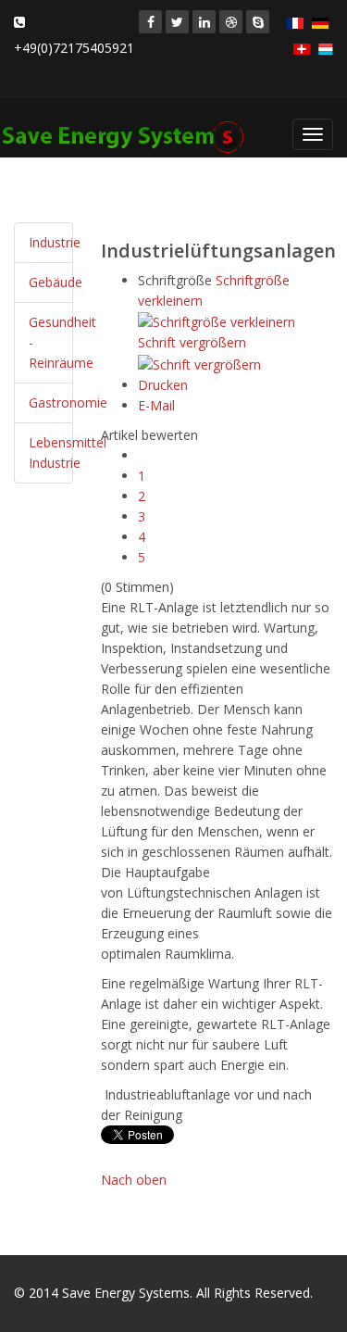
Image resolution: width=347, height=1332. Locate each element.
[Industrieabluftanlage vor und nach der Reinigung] (103, 1094)
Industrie (55, 242)
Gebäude (55, 282)
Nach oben (134, 1179)
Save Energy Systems (126, 1292)
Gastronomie (68, 402)
